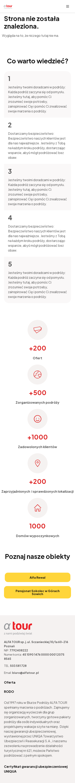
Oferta (9, 682)
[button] (67, 6)
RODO (9, 691)
